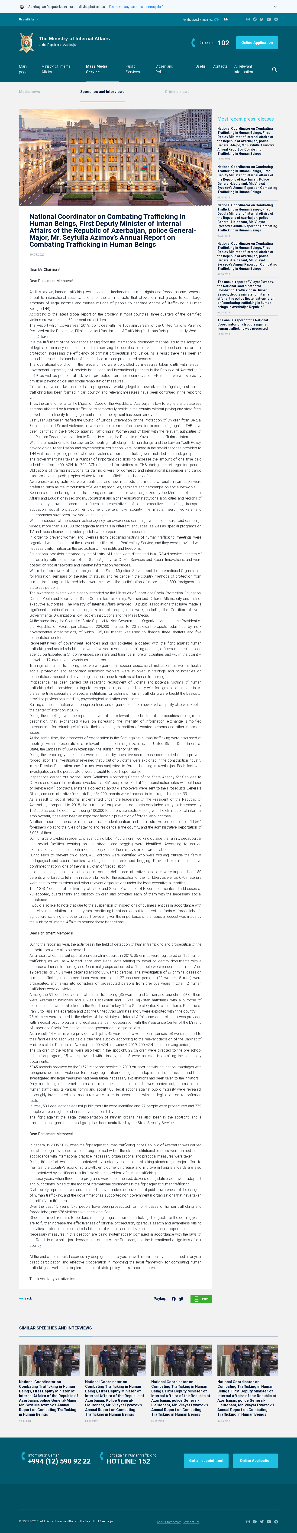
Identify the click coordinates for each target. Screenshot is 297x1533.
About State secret (169, 1522)
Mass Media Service (96, 69)
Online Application (257, 42)
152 (144, 1461)
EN (226, 19)
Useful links (27, 19)
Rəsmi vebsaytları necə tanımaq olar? (136, 7)
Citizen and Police (164, 69)
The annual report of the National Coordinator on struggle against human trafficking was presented (242, 324)
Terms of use (191, 1522)
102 (223, 43)
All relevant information (243, 69)
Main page (23, 69)
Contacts (220, 66)
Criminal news (177, 91)
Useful (201, 66)
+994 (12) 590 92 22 (59, 1461)
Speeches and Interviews (102, 91)
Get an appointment (206, 1460)
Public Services (133, 69)
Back (28, 1298)
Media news (29, 91)
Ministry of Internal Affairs (56, 69)
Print (204, 1299)
